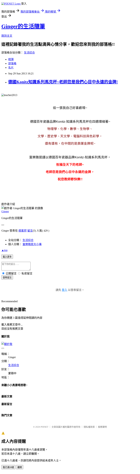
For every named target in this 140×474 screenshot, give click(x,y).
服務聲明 (102, 427)
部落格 (12, 63)
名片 (11, 67)
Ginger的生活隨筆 (23, 26)
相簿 (11, 59)
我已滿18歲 (8, 467)
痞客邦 (22, 230)
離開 (19, 467)
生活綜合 (29, 52)
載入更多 (7, 257)
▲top (4, 250)
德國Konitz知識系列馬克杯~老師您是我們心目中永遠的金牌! (63, 82)
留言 (30, 230)
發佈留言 (7, 277)
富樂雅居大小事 (32, 244)
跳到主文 (6, 35)
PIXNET (44, 427)
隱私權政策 (89, 427)
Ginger (5, 211)
